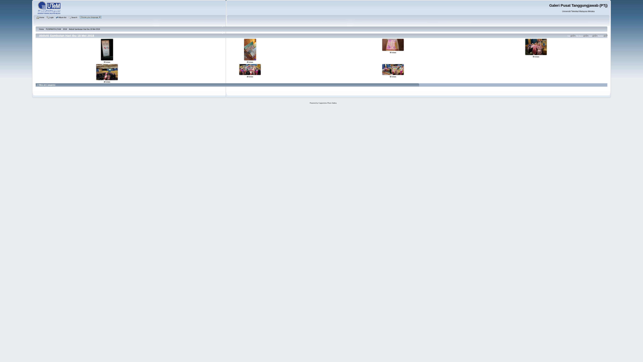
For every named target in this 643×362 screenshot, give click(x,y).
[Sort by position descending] (606, 36)
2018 (65, 29)
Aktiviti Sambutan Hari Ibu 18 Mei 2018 (84, 29)
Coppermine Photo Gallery (327, 103)
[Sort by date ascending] (593, 36)
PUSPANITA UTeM (53, 29)
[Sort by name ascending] (584, 36)
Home (41, 29)
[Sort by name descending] (586, 36)
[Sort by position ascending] (604, 36)
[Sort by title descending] (573, 36)
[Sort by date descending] (595, 36)
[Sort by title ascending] (571, 36)
